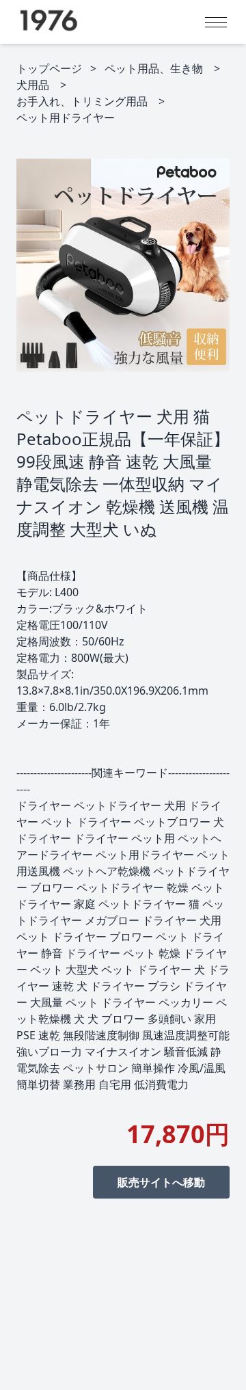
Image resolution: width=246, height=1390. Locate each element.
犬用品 (32, 84)
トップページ (49, 68)
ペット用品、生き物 (154, 68)
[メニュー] (216, 22)
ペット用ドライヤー (65, 117)
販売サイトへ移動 (161, 1182)
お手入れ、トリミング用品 (82, 101)
